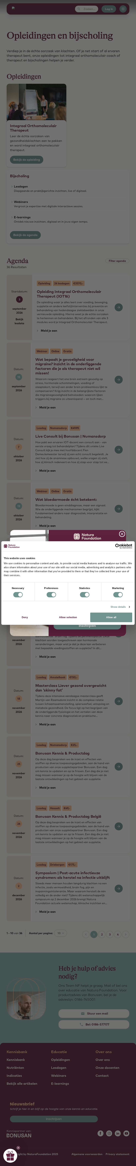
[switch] (51, 594)
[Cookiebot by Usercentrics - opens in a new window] (117, 546)
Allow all (111, 617)
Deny (25, 617)
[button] (10, 1156)
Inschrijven (87, 626)
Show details (118, 606)
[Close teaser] (18, 1147)
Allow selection (68, 617)
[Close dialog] (122, 534)
